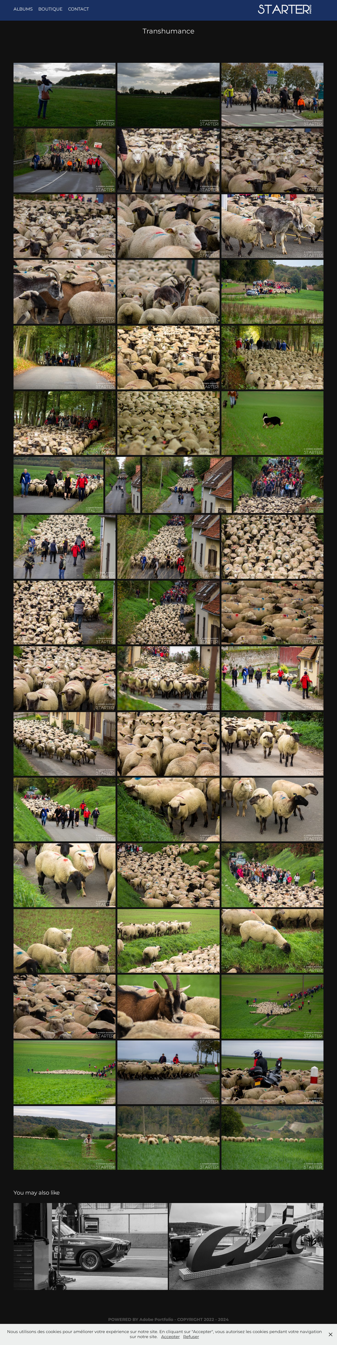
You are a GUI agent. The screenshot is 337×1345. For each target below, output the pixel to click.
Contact (78, 9)
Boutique (50, 9)
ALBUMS (23, 9)
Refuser (191, 1337)
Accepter (170, 1337)
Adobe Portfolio (156, 1319)
